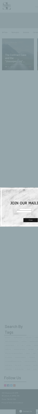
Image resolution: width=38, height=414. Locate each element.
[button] (30, 220)
